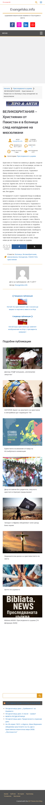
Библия (13, 794)
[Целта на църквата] (22, 575)
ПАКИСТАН (32, 257)
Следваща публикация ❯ (22, 316)
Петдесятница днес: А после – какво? (20, 714)
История (21, 794)
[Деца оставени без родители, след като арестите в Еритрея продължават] (22, 472)
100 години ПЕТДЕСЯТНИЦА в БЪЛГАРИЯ (23, 703)
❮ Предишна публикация (22, 296)
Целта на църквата (12, 590)
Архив (6, 794)
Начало (7, 88)
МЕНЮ (5, 33)
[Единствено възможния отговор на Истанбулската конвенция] (22, 432)
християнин (12, 260)
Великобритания (29, 254)
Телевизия (7, 796)
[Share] (19, 246)
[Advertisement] (22, 59)
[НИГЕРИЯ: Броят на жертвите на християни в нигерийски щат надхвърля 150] (22, 393)
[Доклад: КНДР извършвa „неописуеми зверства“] (22, 358)
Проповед (29, 794)
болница (18, 254)
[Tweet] (34, 246)
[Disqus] (22, 658)
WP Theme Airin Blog (35, 801)
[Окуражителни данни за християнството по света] (22, 542)
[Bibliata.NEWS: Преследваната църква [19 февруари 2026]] (22, 606)
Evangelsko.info (22, 9)
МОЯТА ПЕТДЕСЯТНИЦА (15, 716)
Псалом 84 (6, 2)
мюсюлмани (12, 257)
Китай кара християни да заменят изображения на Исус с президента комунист (22, 329)
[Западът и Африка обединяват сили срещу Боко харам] (22, 509)
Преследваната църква (22, 88)
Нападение (23, 257)
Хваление (17, 796)
